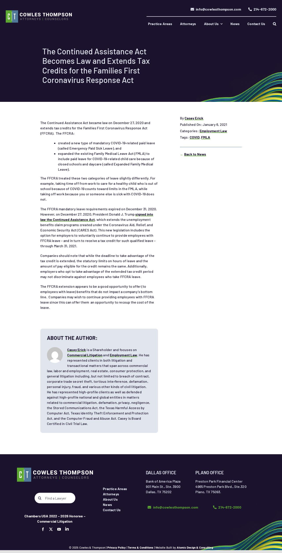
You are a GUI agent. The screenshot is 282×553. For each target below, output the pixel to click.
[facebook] (43, 529)
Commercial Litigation (84, 355)
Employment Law (213, 131)
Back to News (195, 154)
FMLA (205, 137)
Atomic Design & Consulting (195, 547)
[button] (274, 23)
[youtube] (59, 529)
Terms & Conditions (141, 547)
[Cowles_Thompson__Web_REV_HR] (39, 12)
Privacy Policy (116, 547)
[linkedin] (67, 529)
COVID (195, 137)
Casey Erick (194, 118)
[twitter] (51, 529)
